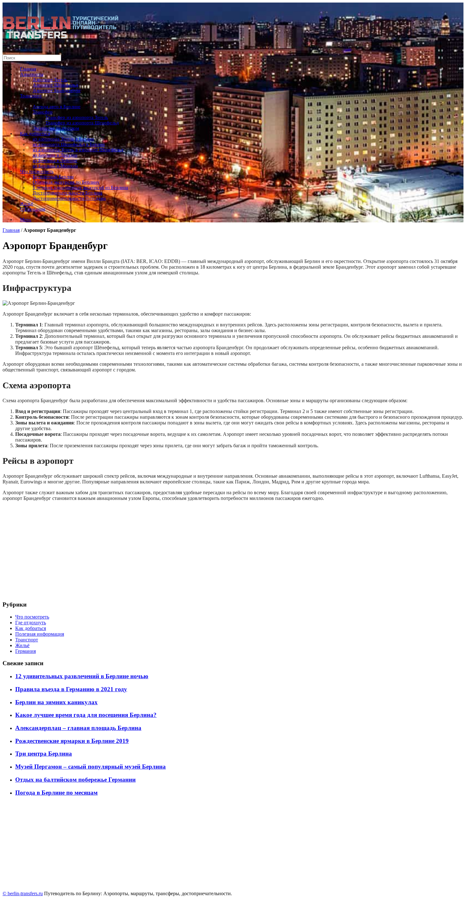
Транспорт (31, 95)
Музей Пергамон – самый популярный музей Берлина (90, 766)
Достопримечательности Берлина (67, 192)
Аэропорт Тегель (50, 79)
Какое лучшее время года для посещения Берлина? (86, 715)
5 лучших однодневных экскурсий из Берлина (80, 187)
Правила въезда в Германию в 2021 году (71, 689)
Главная (28, 68)
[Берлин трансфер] (61, 39)
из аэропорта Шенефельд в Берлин (69, 144)
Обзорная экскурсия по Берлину (66, 182)
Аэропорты (31, 74)
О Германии (32, 209)
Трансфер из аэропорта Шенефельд (82, 122)
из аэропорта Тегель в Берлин (63, 138)
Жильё (26, 203)
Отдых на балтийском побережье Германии (75, 779)
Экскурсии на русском (56, 128)
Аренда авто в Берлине (57, 106)
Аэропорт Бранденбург (57, 90)
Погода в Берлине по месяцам (56, 792)
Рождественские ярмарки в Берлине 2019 (72, 741)
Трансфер (43, 112)
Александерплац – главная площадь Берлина (78, 728)
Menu (25, 219)
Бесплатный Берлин (53, 176)
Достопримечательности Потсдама (69, 198)
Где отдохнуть (30, 622)
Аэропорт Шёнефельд (55, 85)
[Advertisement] (193, 550)
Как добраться (35, 133)
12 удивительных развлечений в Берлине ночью (81, 676)
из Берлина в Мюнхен (55, 165)
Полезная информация (39, 634)
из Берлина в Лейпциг (55, 160)
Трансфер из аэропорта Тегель (76, 117)
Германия (25, 651)
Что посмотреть (37, 171)
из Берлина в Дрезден (55, 155)
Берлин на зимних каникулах (56, 702)
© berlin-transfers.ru (23, 893)
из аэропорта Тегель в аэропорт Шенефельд (78, 149)
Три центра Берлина (43, 753)
